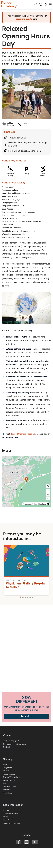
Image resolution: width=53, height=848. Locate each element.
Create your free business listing (14, 744)
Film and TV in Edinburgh (11, 777)
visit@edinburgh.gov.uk (11, 741)
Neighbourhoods (9, 780)
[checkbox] (8, 124)
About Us (6, 820)
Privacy (5, 817)
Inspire (5, 764)
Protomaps (27, 504)
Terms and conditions (10, 814)
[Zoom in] (48, 491)
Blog (4, 783)
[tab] (20, 597)
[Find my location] (48, 486)
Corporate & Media (9, 787)
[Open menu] (50, 4)
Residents (6, 790)
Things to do (7, 768)
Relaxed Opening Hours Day (23, 433)
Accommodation (9, 774)
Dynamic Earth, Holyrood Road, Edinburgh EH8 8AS (27, 144)
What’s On (6, 771)
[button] (22, 124)
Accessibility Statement (11, 823)
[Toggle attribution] (48, 503)
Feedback (6, 747)
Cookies (6, 810)
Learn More (26, 716)
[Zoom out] (48, 494)
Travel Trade (7, 793)
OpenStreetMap (40, 504)
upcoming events (24, 18)
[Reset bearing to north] (48, 498)
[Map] (41, 4)
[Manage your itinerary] (45, 4)
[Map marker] (26, 479)
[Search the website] (36, 4)
